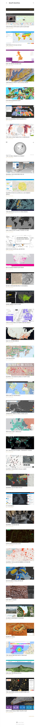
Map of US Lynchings (12, 341)
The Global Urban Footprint (15, 156)
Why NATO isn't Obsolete (13, 431)
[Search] (33, 3)
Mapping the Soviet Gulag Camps (16, 469)
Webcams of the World (13, 395)
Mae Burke (22, 724)
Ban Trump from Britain (13, 64)
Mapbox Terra (10, 637)
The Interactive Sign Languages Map (17, 26)
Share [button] (7, 28)
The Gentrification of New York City (17, 692)
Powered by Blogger (21, 722)
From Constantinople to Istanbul (17, 286)
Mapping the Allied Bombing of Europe (18, 562)
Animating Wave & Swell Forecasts (17, 413)
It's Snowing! (10, 506)
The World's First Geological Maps (17, 82)
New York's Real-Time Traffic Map (16, 711)
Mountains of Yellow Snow (14, 581)
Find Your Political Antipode (15, 249)
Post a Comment (10, 28)
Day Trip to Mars (11, 599)
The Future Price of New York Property (18, 322)
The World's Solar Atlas (13, 45)
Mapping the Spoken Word (14, 487)
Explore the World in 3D (13, 673)
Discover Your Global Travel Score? (17, 230)
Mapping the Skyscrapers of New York (18, 376)
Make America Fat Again (13, 304)
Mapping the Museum (12, 525)
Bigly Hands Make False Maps (15, 267)
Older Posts (31, 716)
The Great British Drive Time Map (16, 655)
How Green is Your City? (13, 543)
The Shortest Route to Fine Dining (17, 212)
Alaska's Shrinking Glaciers (15, 618)
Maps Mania (14, 3)
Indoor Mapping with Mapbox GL (16, 119)
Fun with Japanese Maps (13, 100)
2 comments (10, 120)
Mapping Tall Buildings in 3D (15, 174)
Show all (31, 9)
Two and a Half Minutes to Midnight (18, 137)
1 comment (9, 619)
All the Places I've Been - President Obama (19, 450)
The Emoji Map (10, 358)
